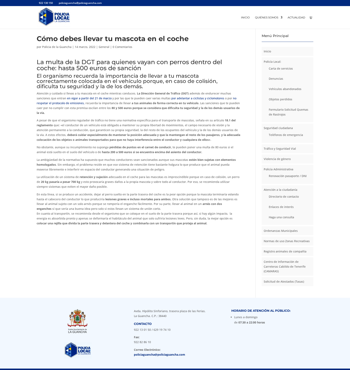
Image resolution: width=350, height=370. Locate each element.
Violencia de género (277, 159)
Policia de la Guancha (56, 47)
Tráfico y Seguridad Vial (280, 149)
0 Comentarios (122, 47)
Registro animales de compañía (285, 251)
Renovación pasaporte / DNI (288, 176)
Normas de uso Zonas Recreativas (287, 241)
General (104, 47)
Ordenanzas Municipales (281, 231)
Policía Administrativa (278, 169)
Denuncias (276, 79)
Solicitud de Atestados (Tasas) (284, 281)
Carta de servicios (281, 68)
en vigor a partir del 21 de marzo (89, 98)
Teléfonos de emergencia (286, 135)
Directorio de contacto (284, 196)
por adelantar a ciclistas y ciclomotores (198, 98)
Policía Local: (272, 62)
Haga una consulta (281, 217)
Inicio (245, 17)
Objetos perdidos (280, 99)
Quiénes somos (266, 17)
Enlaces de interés (281, 207)
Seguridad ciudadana (278, 128)
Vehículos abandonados (285, 89)
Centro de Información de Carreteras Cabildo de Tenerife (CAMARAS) (285, 266)
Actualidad (296, 17)
